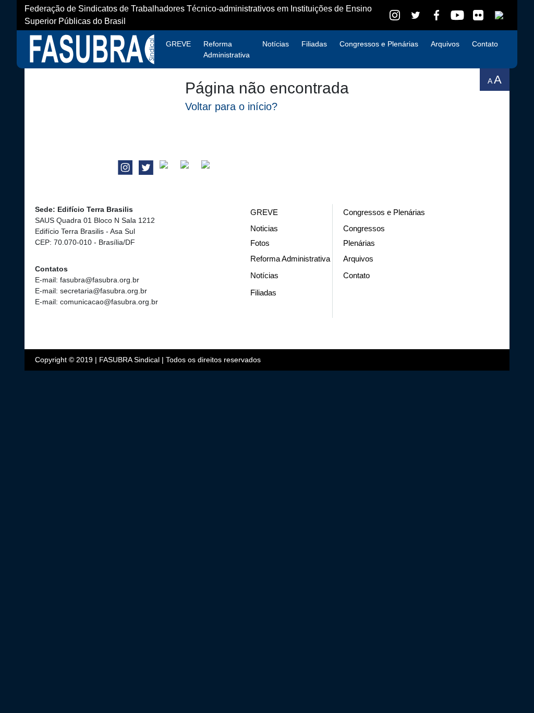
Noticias (264, 228)
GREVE (178, 44)
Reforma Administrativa (226, 49)
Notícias (275, 44)
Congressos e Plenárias (378, 44)
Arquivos (445, 44)
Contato (485, 44)
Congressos (364, 228)
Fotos (260, 243)
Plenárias (359, 243)
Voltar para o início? (231, 106)
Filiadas (314, 44)
